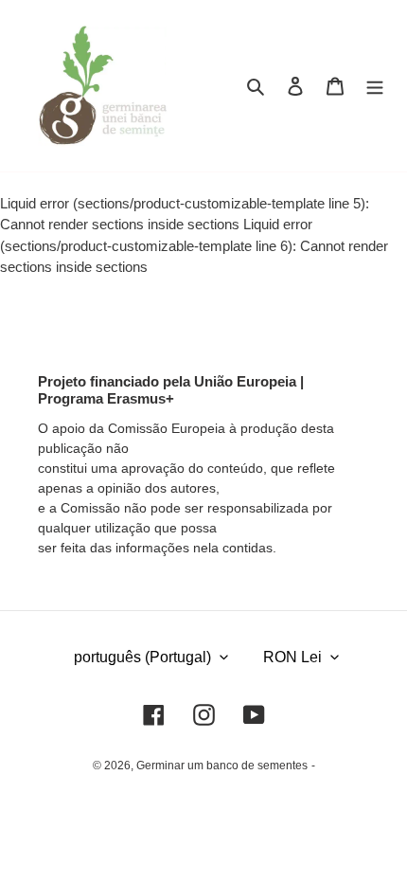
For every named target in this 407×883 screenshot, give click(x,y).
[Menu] (375, 85)
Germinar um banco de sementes (222, 765)
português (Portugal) (142, 657)
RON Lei (292, 657)
